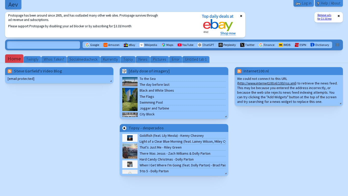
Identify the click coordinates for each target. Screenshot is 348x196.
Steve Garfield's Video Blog (38, 71)
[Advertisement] (100, 24)
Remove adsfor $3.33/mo (324, 16)
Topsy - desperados (146, 127)
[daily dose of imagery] (149, 71)
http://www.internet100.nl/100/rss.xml (267, 83)
